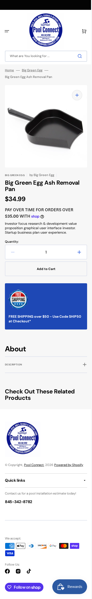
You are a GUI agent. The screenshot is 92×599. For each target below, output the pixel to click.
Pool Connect (34, 465)
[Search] (77, 56)
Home (9, 70)
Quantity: (12, 238)
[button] (6, 31)
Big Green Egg (32, 70)
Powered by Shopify (68, 465)
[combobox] (44, 56)
